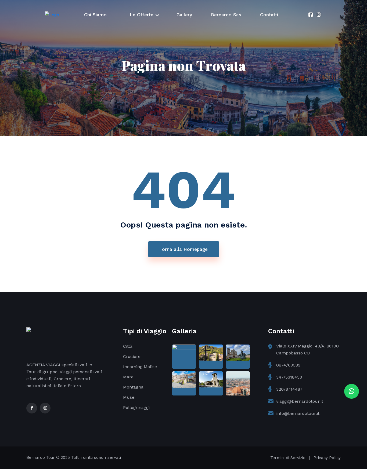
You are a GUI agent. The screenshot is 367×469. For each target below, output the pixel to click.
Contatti (269, 14)
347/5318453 (289, 377)
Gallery (184, 14)
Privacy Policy (327, 457)
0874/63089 (288, 365)
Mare (128, 376)
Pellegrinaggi (136, 407)
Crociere (132, 356)
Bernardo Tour (40, 457)
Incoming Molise (140, 366)
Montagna (133, 387)
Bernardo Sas (226, 14)
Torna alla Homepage (183, 249)
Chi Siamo (95, 14)
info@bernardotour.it (297, 413)
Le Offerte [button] (141, 14)
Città (127, 346)
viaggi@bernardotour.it (299, 401)
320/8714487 (289, 389)
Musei (129, 397)
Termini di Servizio (287, 457)
